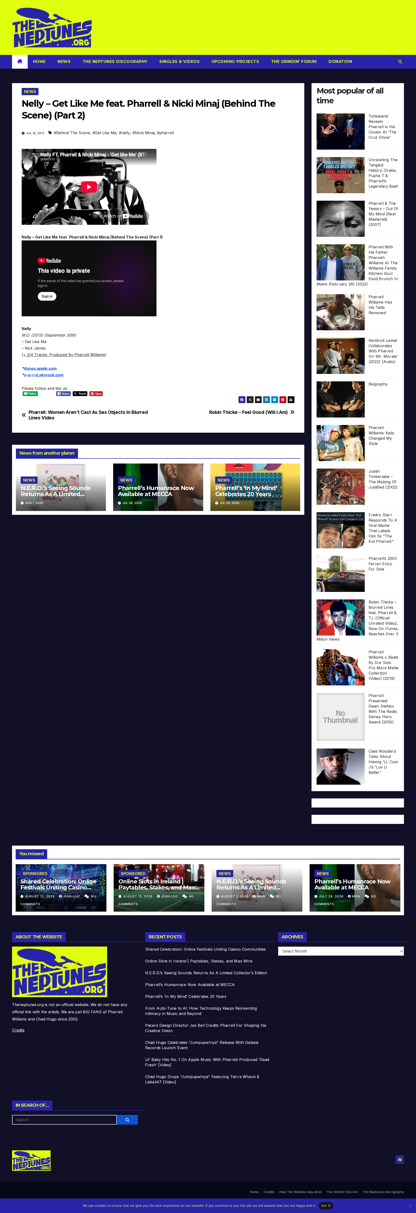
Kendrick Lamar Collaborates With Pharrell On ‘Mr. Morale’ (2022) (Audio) (383, 351)
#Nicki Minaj (143, 132)
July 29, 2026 (331, 896)
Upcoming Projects (234, 61)
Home (39, 61)
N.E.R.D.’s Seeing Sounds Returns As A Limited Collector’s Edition (55, 494)
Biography (378, 384)
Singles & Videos (179, 61)
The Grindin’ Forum (293, 61)
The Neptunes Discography (114, 61)
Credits (18, 1030)
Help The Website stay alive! (300, 1192)
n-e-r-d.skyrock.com (43, 374)
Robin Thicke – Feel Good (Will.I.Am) (248, 412)
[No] (410, 1205)
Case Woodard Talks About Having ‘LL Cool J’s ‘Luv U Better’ (383, 762)
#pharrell (165, 132)
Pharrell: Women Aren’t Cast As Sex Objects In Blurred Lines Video (88, 415)
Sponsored (35, 873)
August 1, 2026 (235, 896)
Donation (339, 61)
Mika (261, 896)
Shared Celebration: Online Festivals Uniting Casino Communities (58, 887)
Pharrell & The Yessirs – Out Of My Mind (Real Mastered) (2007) (383, 214)
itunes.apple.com (40, 368)
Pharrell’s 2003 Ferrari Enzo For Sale (383, 563)
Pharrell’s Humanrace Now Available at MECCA (156, 490)
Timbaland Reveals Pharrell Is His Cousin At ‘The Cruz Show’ (382, 127)
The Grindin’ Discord (342, 1192)
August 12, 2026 (138, 896)
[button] (400, 61)
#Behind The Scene (72, 132)
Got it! (326, 1205)
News (63, 61)
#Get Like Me (104, 132)
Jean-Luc (72, 896)
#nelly (124, 132)
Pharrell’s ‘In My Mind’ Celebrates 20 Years (246, 490)
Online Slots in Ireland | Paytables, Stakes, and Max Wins (156, 887)
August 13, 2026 (40, 896)
